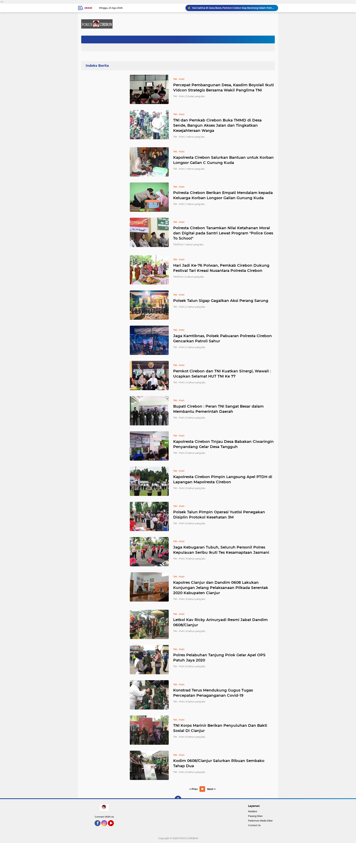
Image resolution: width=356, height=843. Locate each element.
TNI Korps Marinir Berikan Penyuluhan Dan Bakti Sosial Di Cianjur (220, 728)
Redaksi (252, 811)
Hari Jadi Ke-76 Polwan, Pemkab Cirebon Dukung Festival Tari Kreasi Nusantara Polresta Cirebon (221, 268)
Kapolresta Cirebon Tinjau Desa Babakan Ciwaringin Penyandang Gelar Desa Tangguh (223, 444)
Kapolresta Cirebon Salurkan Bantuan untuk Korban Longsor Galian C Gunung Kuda (223, 160)
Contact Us (254, 825)
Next (210, 789)
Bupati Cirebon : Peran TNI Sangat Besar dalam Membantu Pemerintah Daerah (218, 409)
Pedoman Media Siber (260, 820)
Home (88, 8)
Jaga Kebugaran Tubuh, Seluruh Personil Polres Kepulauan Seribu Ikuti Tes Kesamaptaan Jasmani (221, 550)
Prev (194, 789)
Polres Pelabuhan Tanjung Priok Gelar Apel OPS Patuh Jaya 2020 (219, 657)
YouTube (113, 827)
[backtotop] (178, 799)
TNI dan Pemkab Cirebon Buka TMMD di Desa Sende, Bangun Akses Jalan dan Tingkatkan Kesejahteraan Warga (217, 125)
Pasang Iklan (255, 816)
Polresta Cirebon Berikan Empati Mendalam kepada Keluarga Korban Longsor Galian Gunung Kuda (223, 195)
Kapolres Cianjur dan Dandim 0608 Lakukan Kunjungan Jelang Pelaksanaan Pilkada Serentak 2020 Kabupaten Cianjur (220, 587)
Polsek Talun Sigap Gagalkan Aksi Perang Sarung (220, 300)
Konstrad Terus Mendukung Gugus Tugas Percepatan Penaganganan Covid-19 (213, 693)
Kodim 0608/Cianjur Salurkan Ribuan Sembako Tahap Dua (218, 763)
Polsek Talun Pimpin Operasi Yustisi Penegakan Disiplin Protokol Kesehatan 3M (219, 514)
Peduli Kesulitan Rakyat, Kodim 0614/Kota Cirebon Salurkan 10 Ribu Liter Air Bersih (233, 7)
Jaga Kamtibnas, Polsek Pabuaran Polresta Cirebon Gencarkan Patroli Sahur (222, 338)
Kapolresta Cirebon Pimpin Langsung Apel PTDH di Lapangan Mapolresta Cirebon (222, 479)
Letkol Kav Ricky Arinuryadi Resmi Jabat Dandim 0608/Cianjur (220, 622)
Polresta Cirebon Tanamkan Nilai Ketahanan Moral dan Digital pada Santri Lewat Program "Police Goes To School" (223, 233)
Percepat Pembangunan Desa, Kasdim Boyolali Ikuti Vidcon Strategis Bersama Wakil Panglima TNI (223, 87)
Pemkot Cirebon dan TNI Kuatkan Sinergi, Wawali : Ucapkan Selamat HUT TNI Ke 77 (222, 373)
